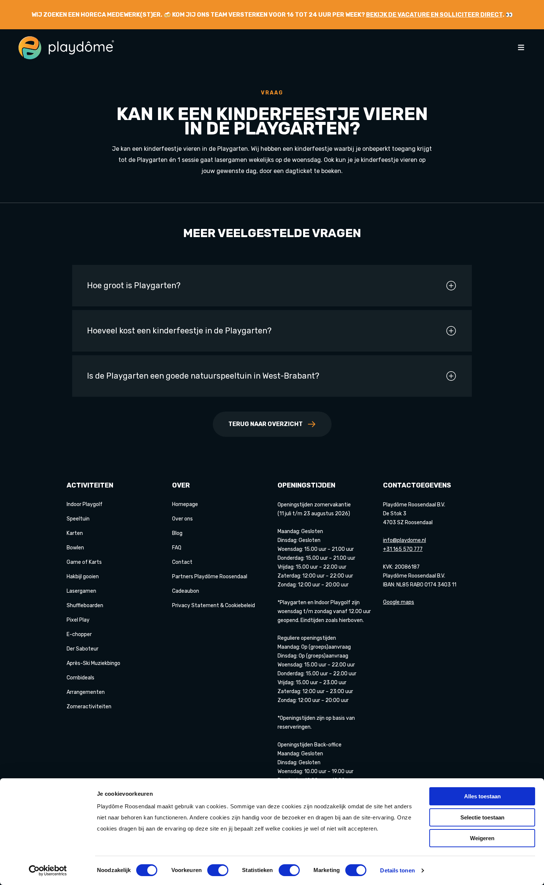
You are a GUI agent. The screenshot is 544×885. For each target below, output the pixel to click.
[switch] (217, 870)
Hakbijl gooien (83, 576)
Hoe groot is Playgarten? (134, 285)
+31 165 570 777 (403, 549)
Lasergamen (81, 591)
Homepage (185, 504)
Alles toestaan (482, 796)
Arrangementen (86, 692)
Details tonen (397, 870)
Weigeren (482, 838)
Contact (182, 562)
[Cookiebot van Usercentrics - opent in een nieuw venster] (48, 870)
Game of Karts (84, 562)
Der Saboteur (82, 649)
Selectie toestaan (482, 817)
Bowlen (75, 548)
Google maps (398, 602)
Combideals (80, 678)
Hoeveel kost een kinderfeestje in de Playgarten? (179, 330)
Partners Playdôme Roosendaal (209, 576)
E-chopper (79, 634)
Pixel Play (78, 620)
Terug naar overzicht (265, 423)
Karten (75, 533)
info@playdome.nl (404, 540)
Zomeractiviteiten (89, 706)
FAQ (176, 548)
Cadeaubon (185, 591)
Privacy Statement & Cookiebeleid (213, 605)
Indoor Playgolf (85, 504)
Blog (177, 533)
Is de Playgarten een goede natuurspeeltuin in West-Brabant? (203, 375)
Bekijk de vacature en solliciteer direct (434, 14)
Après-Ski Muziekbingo (93, 663)
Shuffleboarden (85, 605)
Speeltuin (78, 519)
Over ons (182, 519)
